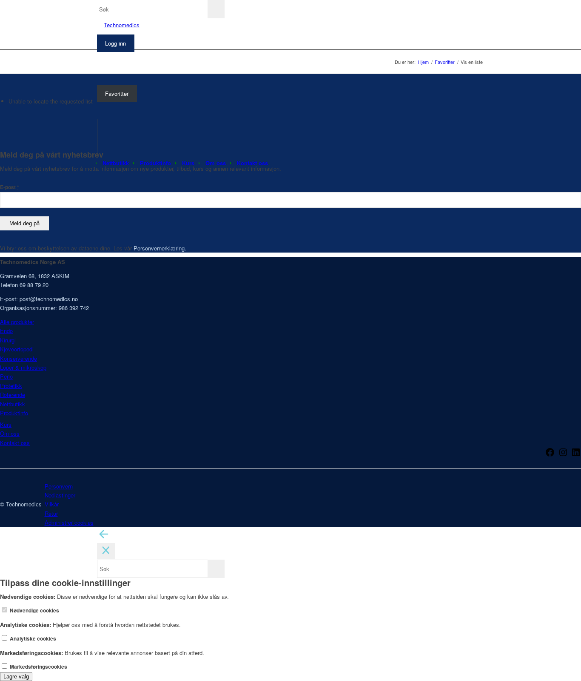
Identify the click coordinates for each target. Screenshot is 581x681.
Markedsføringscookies (38, 666)
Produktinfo (14, 413)
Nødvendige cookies (34, 610)
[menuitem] (115, 163)
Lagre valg (16, 676)
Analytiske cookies (32, 638)
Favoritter (116, 93)
